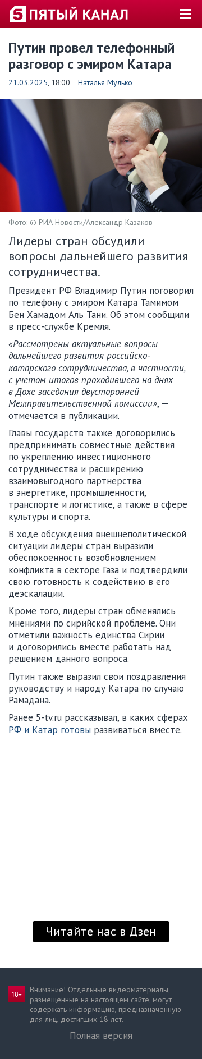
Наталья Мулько (105, 82)
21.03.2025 (28, 82)
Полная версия (101, 1035)
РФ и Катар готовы (49, 730)
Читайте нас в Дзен (101, 931)
